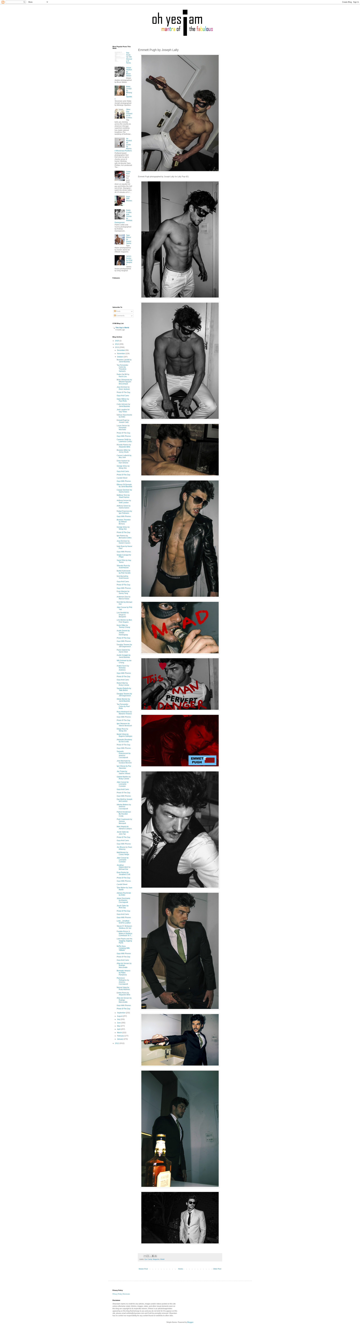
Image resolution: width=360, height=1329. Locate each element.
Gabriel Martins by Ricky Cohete (124, 778)
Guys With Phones (129, 199)
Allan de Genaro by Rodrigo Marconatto (124, 965)
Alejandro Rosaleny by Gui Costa (124, 741)
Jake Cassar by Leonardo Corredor (123, 784)
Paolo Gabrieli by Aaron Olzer (123, 651)
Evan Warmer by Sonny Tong (123, 592)
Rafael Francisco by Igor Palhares (124, 512)
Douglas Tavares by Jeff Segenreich (124, 646)
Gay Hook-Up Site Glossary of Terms (129, 58)
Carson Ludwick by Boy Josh (124, 456)
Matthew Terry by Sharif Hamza (123, 496)
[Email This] (145, 1256)
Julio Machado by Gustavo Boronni (124, 762)
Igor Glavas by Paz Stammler (124, 767)
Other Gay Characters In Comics (129, 114)
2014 (117, 344)
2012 (117, 1043)
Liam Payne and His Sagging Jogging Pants (124, 941)
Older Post (217, 1269)
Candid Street (122, 478)
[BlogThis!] (147, 1256)
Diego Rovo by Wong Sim (122, 730)
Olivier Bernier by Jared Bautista (123, 700)
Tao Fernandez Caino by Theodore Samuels (122, 368)
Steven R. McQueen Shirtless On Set (124, 927)
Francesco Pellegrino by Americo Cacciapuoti (123, 981)
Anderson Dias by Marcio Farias (123, 598)
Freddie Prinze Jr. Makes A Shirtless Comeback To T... (124, 933)
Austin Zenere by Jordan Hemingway (123, 633)
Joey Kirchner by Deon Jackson (123, 388)
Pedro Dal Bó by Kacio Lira (123, 375)
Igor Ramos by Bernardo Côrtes (124, 537)
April (119, 1029)
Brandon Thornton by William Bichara (124, 522)
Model (162, 1259)
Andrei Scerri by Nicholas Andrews (123, 668)
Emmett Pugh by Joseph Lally (123, 421)
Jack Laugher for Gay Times (123, 411)
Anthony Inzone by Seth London (124, 501)
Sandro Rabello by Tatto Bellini (124, 689)
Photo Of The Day (123, 392)
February (120, 1036)
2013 (117, 347)
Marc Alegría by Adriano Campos (124, 828)
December (121, 350)
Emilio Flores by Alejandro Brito (123, 994)
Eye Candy (148, 1259)
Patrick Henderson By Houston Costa (124, 814)
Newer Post (143, 1269)
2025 (117, 341)
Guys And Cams (123, 396)
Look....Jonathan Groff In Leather (124, 922)
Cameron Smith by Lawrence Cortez (124, 440)
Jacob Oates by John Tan (123, 833)
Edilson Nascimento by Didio (124, 416)
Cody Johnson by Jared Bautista (123, 405)
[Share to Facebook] (153, 1256)
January (120, 1039)
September (121, 1013)
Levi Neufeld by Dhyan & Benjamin (123, 615)
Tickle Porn (128, 173)
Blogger (190, 1322)
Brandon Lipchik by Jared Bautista (124, 361)
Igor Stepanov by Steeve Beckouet (124, 724)
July (119, 1019)
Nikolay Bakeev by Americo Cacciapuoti (124, 807)
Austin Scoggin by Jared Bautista (123, 656)
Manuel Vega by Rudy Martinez (123, 988)
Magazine (156, 1259)
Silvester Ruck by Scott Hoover (123, 567)
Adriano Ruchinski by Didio (124, 894)
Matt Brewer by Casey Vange (123, 853)
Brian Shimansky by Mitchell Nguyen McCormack (124, 382)
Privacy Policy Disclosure (121, 1294)
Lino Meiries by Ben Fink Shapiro (124, 621)
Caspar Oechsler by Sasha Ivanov (124, 491)
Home (180, 1269)
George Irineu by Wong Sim (123, 467)
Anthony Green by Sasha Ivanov (123, 507)
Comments (120, 316)
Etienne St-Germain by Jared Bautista (124, 486)
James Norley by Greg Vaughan (129, 260)
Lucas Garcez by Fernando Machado (123, 428)
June (119, 1023)
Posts (118, 311)
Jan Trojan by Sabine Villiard (123, 772)
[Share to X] (150, 1256)
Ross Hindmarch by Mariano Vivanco (124, 713)
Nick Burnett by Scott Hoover (123, 577)
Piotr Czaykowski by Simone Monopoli (124, 821)
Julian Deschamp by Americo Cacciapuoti (123, 900)
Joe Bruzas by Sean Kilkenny (124, 848)
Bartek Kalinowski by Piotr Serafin (123, 572)
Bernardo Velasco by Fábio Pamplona (123, 973)
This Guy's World (122, 328)
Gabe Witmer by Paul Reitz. (123, 400)
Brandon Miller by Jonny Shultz (123, 451)
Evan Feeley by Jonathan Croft (123, 873)
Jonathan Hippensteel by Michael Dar (123, 867)
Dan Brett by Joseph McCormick (124, 800)
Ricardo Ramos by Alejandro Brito (124, 446)
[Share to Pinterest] (155, 1256)
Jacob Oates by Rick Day (123, 907)
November (121, 354)
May (119, 1026)
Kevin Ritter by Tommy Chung (123, 626)
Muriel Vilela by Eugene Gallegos (124, 735)
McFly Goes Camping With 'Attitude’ (123, 948)
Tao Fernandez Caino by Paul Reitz (123, 706)
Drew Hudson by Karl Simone (123, 462)
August (120, 1016)
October (120, 357)
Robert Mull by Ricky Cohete (123, 684)
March (119, 1033)
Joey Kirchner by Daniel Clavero (123, 542)
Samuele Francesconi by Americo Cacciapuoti (123, 754)
